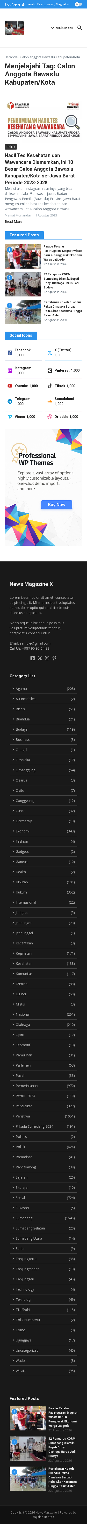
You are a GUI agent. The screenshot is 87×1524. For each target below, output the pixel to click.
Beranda (11, 57)
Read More (13, 221)
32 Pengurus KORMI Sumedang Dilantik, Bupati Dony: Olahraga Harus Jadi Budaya (62, 1447)
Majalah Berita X (44, 1517)
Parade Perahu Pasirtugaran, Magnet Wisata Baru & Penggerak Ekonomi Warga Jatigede (62, 1417)
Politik (11, 146)
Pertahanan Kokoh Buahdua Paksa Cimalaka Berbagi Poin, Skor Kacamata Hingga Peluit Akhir (62, 1477)
